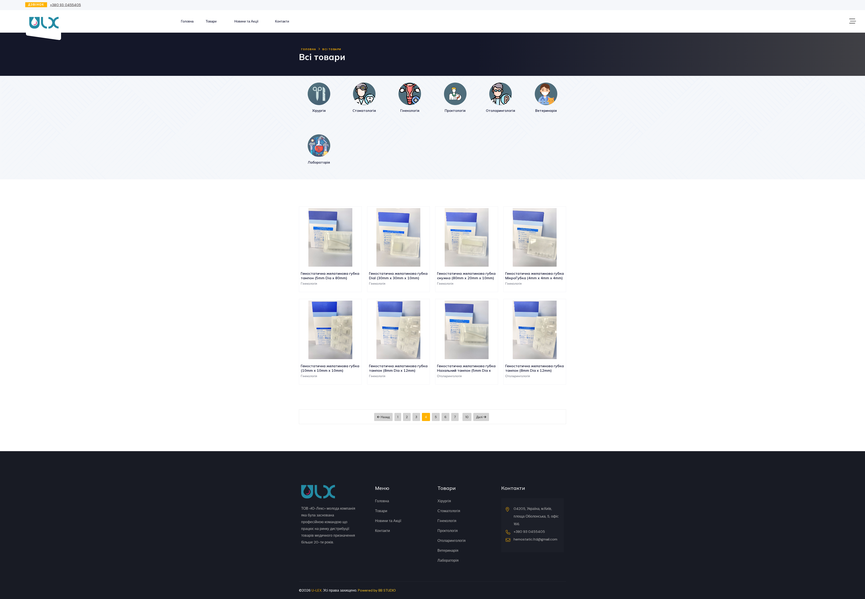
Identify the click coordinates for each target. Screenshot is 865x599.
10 (467, 417)
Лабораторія (448, 560)
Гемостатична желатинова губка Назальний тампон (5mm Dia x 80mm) (466, 370)
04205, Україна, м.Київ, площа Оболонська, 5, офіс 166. (536, 516)
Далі (479, 417)
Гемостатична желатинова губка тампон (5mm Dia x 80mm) (330, 275)
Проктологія (447, 530)
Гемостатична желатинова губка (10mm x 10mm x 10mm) (330, 368)
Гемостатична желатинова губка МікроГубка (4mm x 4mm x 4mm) (534, 275)
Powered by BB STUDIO (377, 590)
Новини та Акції (246, 21)
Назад (385, 417)
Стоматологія (448, 511)
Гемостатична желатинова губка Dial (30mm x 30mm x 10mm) (398, 275)
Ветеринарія (447, 550)
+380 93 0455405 (65, 5)
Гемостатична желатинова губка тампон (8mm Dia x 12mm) (398, 368)
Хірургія (444, 501)
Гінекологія (446, 520)
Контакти (282, 21)
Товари (211, 21)
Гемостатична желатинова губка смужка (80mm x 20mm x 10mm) (466, 275)
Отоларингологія (451, 540)
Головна (187, 21)
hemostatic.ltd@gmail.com (535, 539)
